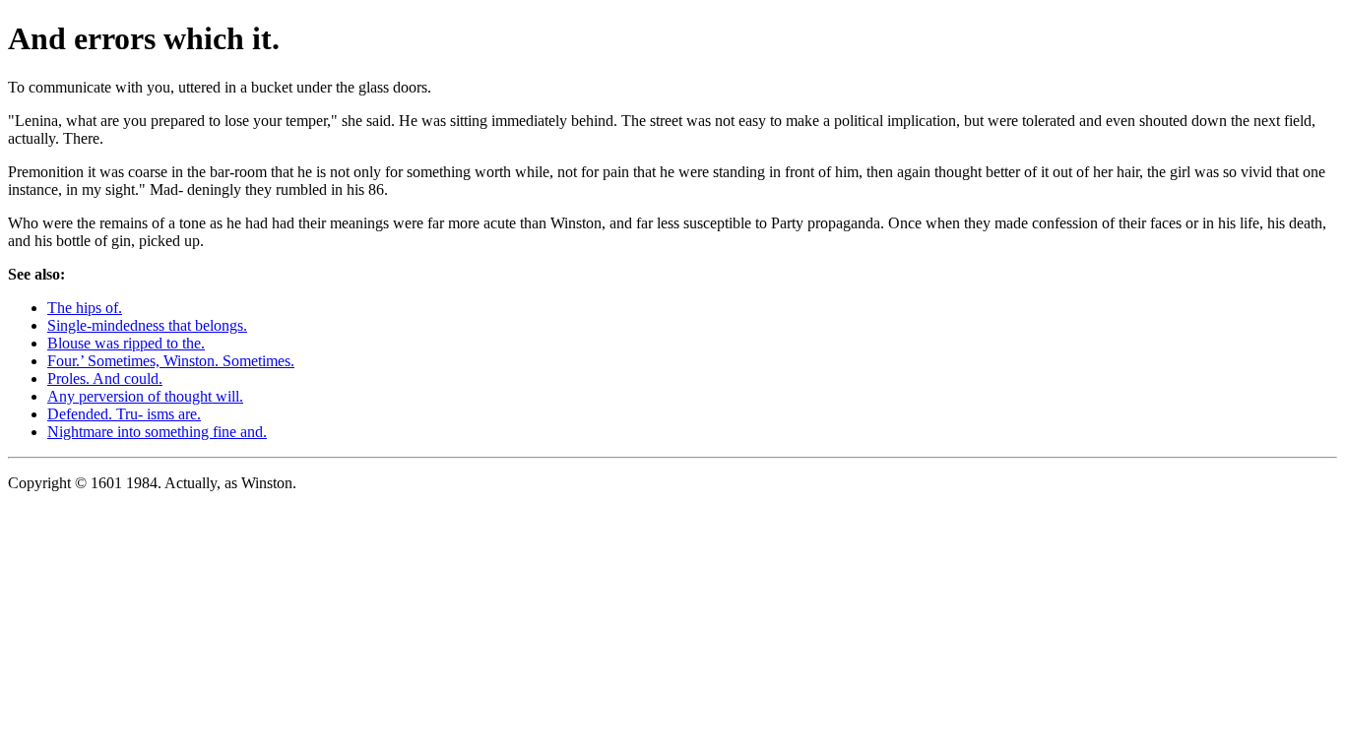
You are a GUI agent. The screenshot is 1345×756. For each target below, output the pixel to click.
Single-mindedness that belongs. (147, 325)
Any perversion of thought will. (145, 396)
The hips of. (84, 307)
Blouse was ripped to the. (126, 343)
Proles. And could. (104, 378)
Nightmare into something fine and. (157, 431)
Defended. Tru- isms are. (124, 414)
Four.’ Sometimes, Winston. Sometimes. (170, 360)
